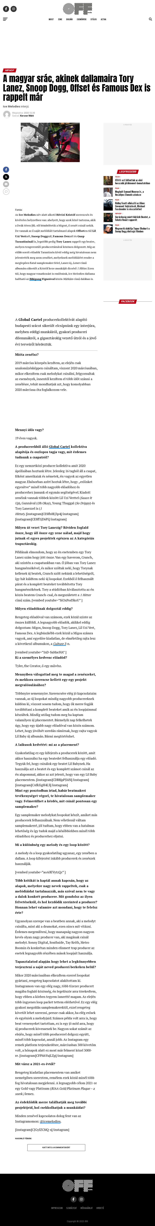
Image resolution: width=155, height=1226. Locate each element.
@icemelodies (50, 1121)
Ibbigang (35, 279)
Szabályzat (71, 1207)
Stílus (94, 19)
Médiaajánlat (87, 1207)
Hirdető (100, 1207)
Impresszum (57, 1207)
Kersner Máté (27, 116)
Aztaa (103, 19)
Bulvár (69, 19)
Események (81, 19)
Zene (60, 19)
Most (51, 19)
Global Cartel (59, 446)
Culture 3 (59, 644)
